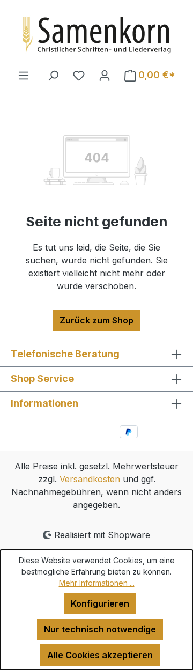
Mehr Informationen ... (97, 582)
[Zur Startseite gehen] (96, 34)
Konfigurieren (100, 603)
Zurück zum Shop (96, 320)
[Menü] (23, 75)
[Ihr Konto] (104, 75)
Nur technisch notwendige (100, 629)
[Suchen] (53, 75)
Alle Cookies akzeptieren (100, 655)
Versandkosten (90, 479)
